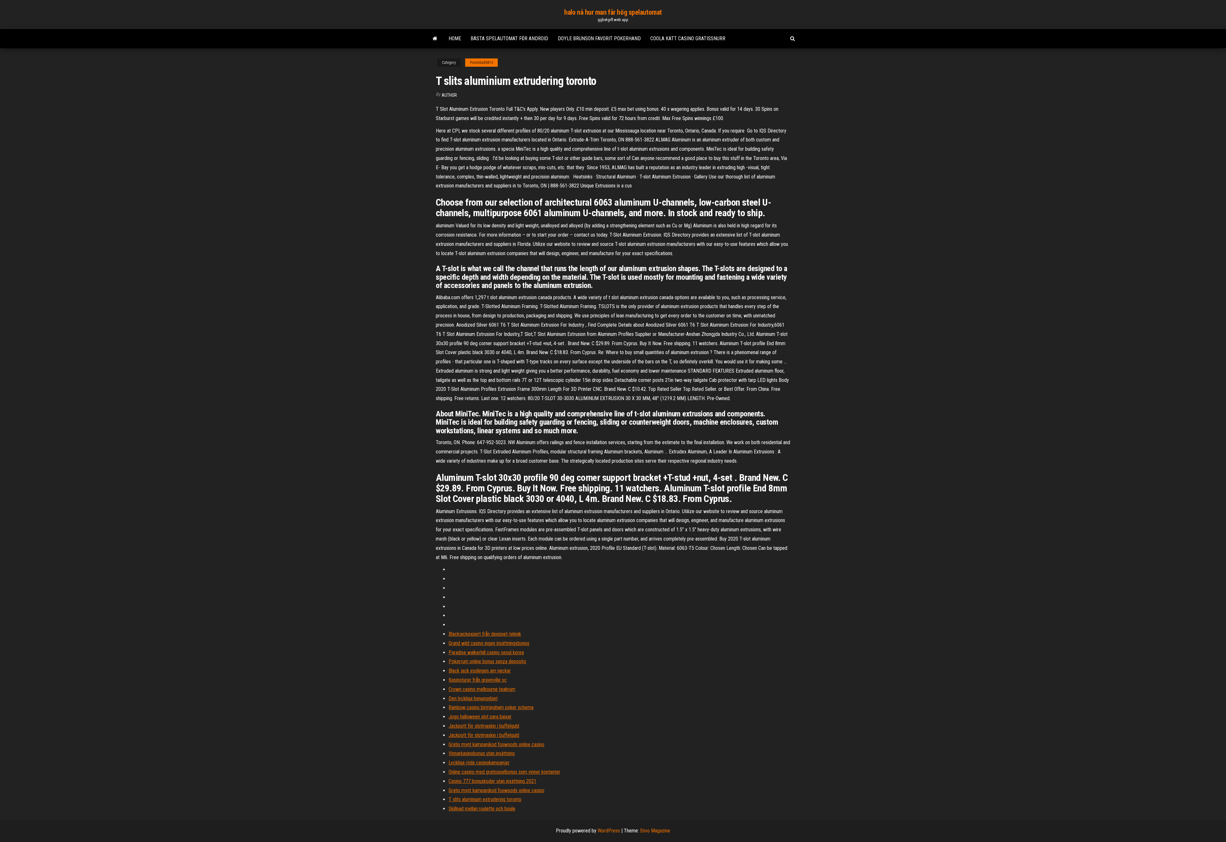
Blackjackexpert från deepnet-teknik (485, 634)
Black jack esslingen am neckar (480, 671)
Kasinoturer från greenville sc (478, 680)
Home (455, 38)
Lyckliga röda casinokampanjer (479, 763)
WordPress (609, 831)
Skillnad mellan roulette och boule (482, 809)
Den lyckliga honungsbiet (473, 698)
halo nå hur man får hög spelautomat (613, 12)
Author (449, 95)
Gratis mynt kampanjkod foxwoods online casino (496, 744)
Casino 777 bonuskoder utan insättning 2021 (492, 781)
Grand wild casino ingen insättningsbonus (489, 643)
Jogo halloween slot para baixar (480, 717)
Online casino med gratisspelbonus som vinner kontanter (504, 772)
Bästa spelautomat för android (509, 38)
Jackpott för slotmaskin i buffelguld (484, 726)
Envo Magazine (655, 831)
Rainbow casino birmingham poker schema (491, 707)
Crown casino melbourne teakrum (482, 689)
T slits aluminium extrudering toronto (485, 799)
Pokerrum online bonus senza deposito (487, 661)
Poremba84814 (481, 62)
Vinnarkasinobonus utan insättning (482, 753)
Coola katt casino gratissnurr (687, 38)
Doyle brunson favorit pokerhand (599, 38)
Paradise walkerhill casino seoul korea (486, 652)
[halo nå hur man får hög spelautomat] (435, 38)
